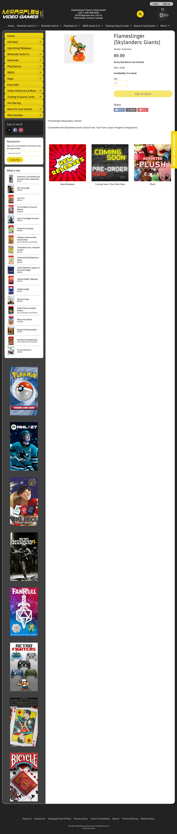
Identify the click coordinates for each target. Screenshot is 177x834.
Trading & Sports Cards (118, 26)
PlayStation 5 (72, 26)
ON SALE (25, 42)
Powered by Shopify (88, 828)
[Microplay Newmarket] (23, 14)
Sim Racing (14, 102)
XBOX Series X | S (93, 26)
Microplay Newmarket (87, 826)
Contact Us (39, 819)
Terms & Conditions (100, 819)
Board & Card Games (146, 26)
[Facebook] (15, 129)
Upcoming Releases (19, 48)
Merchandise (25, 115)
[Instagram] (20, 129)
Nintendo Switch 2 (28, 26)
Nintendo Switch (51, 26)
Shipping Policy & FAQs (59, 819)
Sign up (166, 4)
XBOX (25, 73)
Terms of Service (130, 819)
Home (11, 25)
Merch (165, 26)
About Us (27, 819)
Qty (115, 79)
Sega (25, 79)
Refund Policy (148, 819)
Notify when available (174, 150)
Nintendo (25, 61)
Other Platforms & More (25, 91)
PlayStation (25, 67)
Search (115, 819)
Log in (156, 4)
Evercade (13, 84)
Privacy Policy (81, 819)
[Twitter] (9, 129)
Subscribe (15, 160)
